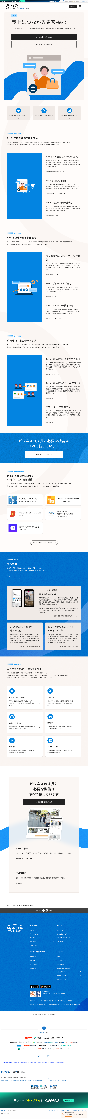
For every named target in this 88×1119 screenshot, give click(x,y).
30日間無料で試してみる (44, 37)
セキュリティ (33, 1115)
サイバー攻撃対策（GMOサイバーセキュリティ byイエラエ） (20, 1080)
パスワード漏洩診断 (28, 1079)
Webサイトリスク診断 (38, 1079)
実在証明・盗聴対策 (4, 1080)
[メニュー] (80, 6)
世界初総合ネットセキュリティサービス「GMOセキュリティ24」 (12, 1079)
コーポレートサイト (40, 1056)
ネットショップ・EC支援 (17, 1115)
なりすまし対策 (53, 1080)
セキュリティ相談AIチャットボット (50, 1079)
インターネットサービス (5, 1115)
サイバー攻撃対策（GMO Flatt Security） (40, 1080)
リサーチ (49, 1115)
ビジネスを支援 (26, 1115)
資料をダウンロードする (44, 44)
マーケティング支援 (42, 1115)
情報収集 (54, 1115)
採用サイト (49, 1056)
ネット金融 (60, 1115)
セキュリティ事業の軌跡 (61, 1080)
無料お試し (73, 6)
